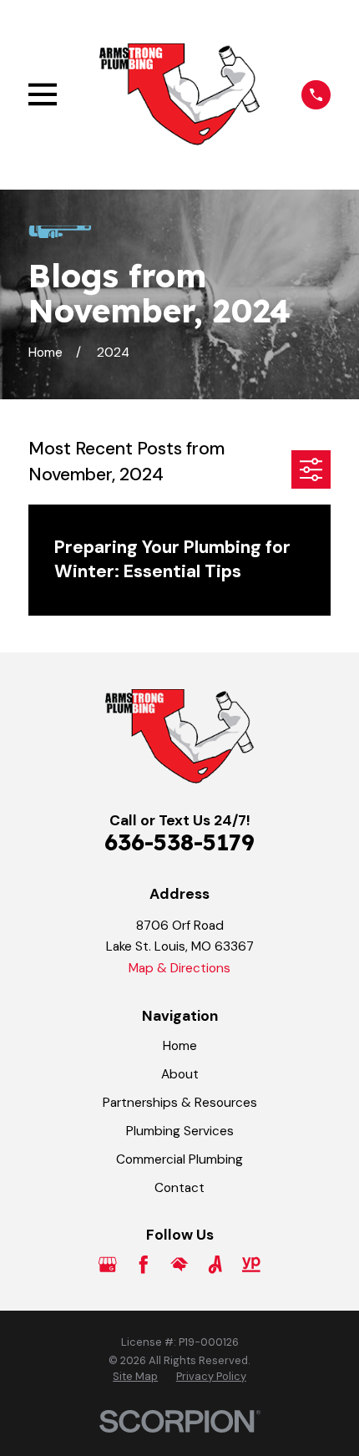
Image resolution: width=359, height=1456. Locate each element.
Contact (179, 1188)
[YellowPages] (251, 1265)
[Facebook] (143, 1265)
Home (180, 1045)
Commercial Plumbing (179, 1159)
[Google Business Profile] (108, 1265)
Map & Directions (179, 968)
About (180, 1074)
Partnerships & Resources (180, 1102)
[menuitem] (135, 1376)
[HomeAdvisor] (179, 1265)
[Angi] (215, 1265)
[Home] (179, 94)
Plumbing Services (180, 1131)
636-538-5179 (179, 842)
